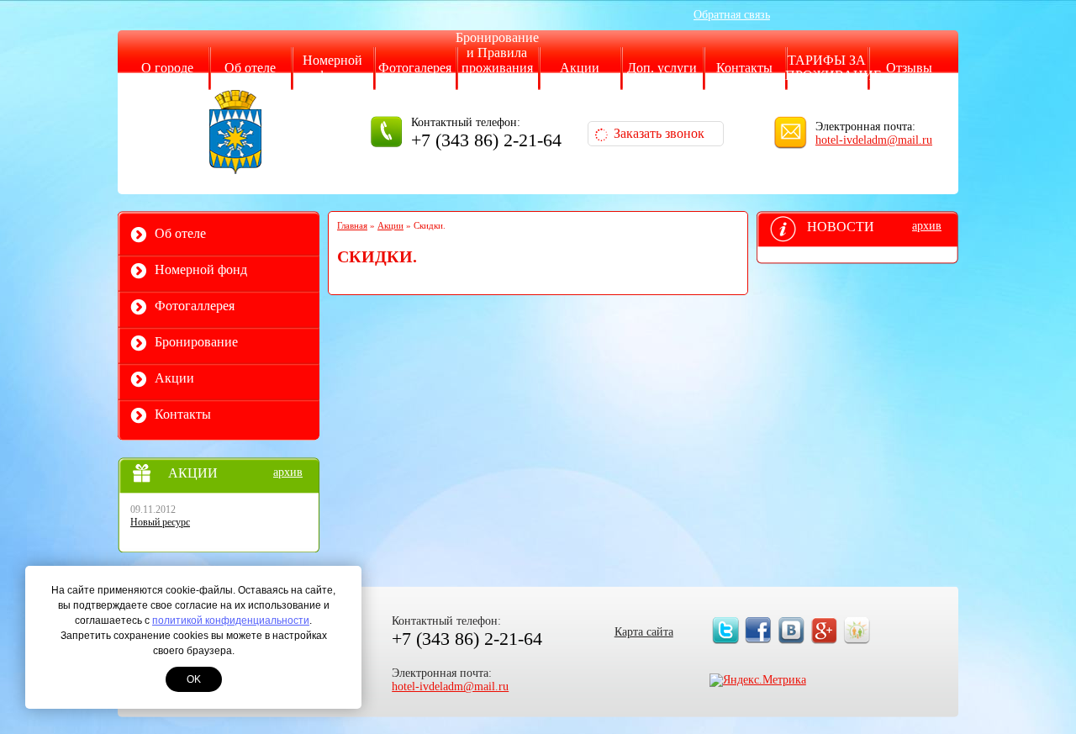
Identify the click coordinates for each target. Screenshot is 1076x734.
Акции (579, 68)
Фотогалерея (414, 68)
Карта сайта (643, 632)
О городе (167, 68)
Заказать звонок (659, 133)
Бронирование (196, 342)
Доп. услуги (662, 68)
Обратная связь (732, 14)
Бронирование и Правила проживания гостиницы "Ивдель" (497, 67)
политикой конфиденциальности (230, 620)
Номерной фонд (332, 67)
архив (288, 472)
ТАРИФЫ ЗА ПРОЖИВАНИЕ (833, 67)
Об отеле (250, 68)
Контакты (744, 68)
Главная (352, 225)
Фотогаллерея (195, 305)
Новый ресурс (160, 522)
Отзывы (909, 68)
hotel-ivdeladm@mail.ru (873, 140)
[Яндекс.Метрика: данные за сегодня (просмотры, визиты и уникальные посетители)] (757, 680)
